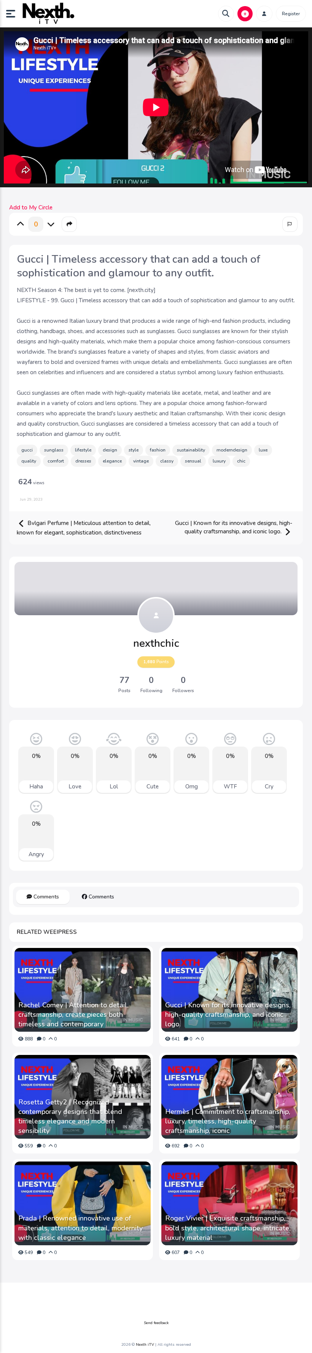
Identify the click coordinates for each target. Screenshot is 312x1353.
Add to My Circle (31, 207)
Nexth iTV (145, 1344)
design (110, 450)
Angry (36, 854)
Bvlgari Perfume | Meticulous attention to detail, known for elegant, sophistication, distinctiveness (84, 527)
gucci (27, 450)
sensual (193, 461)
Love (74, 786)
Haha (36, 786)
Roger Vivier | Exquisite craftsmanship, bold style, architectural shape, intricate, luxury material (228, 1228)
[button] (13, 13)
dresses (83, 461)
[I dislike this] (51, 224)
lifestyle (83, 450)
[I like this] (20, 224)
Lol (114, 786)
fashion (158, 450)
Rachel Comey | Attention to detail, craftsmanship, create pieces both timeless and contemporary (73, 1014)
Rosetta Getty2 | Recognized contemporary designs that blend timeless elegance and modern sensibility (70, 1117)
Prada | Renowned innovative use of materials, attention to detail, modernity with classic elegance (80, 1228)
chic (241, 461)
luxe (263, 450)
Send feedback (156, 1323)
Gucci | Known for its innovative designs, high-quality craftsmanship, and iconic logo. (233, 527)
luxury (219, 461)
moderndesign (231, 450)
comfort (56, 461)
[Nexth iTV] (48, 13)
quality (28, 461)
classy (167, 461)
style (133, 450)
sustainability (191, 450)
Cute (152, 786)
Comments (45, 896)
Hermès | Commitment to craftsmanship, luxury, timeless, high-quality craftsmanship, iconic (227, 1121)
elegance (112, 461)
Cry (269, 786)
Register (291, 14)
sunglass (54, 450)
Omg (191, 786)
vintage (141, 461)
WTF (230, 786)
